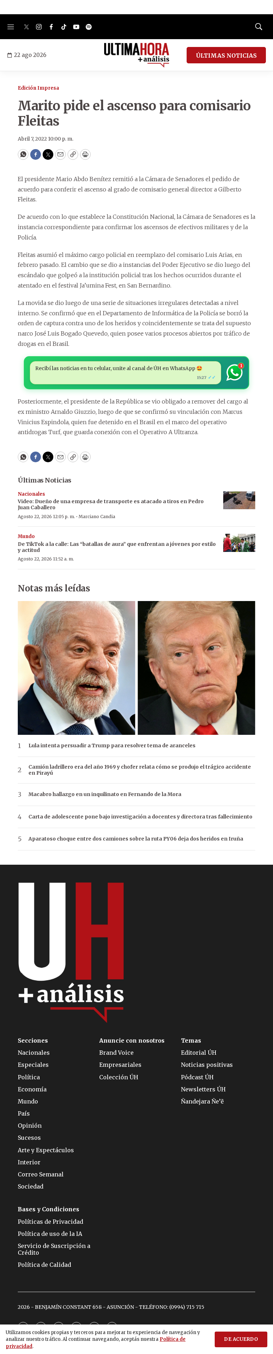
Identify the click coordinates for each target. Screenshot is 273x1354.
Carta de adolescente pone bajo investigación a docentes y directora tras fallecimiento (140, 817)
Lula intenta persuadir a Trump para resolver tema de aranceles (112, 746)
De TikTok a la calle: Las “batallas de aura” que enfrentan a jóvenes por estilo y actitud (117, 547)
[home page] (136, 55)
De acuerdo (241, 1339)
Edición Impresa (38, 88)
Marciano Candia (97, 516)
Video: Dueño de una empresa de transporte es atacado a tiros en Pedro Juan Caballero (111, 504)
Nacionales (31, 494)
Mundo (26, 536)
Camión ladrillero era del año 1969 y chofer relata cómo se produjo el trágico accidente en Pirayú (139, 770)
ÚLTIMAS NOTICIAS (226, 55)
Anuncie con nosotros (132, 1040)
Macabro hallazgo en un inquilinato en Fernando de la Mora (104, 794)
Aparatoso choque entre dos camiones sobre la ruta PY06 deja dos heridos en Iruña (135, 839)
